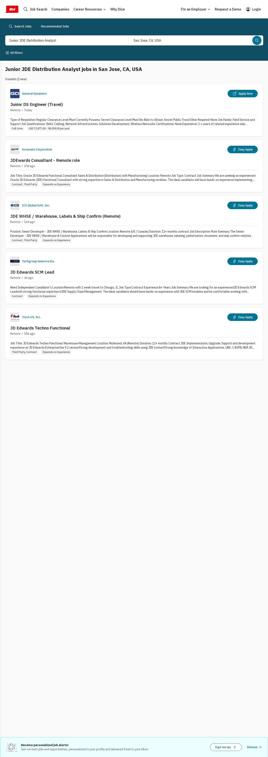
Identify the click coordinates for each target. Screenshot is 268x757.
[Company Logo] (14, 93)
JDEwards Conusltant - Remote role (45, 160)
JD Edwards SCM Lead (32, 272)
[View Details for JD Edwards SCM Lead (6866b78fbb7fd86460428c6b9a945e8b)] (134, 278)
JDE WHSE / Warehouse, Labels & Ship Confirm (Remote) (65, 216)
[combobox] (62, 40)
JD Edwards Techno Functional (40, 328)
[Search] (257, 40)
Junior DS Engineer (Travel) (36, 104)
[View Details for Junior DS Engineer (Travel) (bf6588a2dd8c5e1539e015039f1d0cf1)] (134, 110)
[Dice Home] (11, 9)
